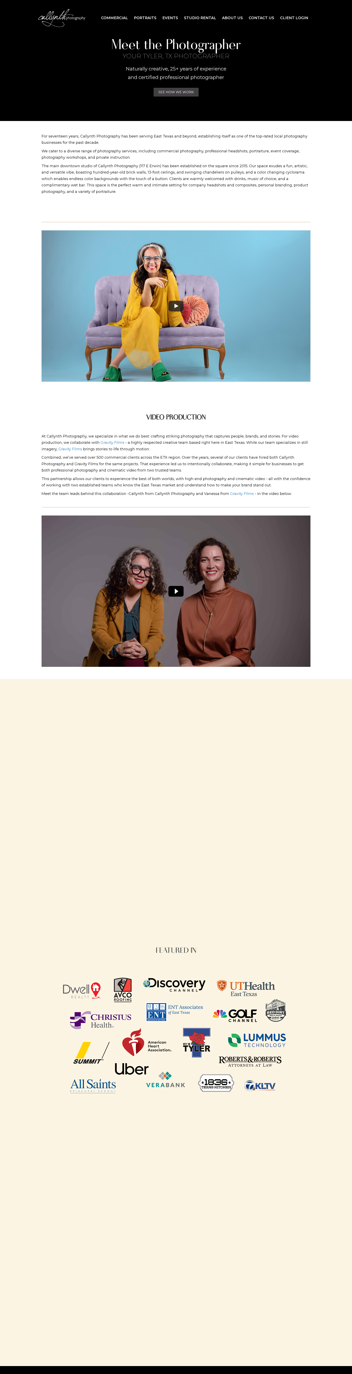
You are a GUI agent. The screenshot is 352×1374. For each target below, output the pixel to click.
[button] (176, 92)
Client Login (294, 18)
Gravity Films (112, 442)
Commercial (114, 18)
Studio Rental (200, 18)
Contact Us (261, 18)
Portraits (145, 18)
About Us (232, 18)
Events (170, 18)
